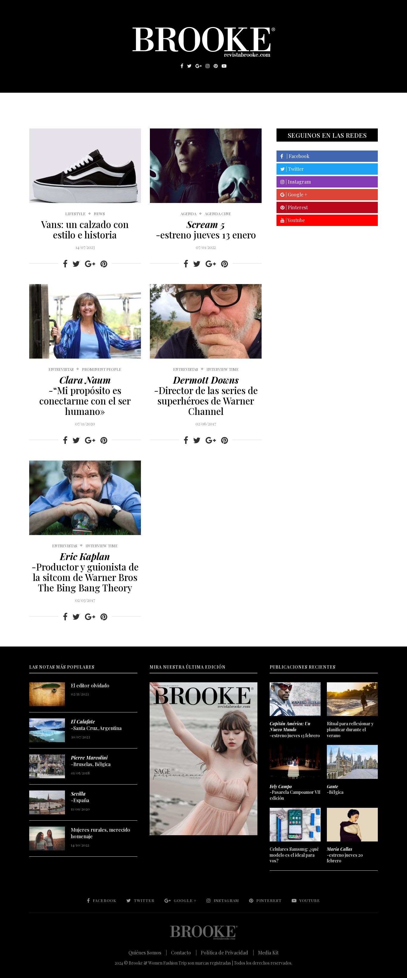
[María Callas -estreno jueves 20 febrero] (352, 825)
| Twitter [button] (294, 169)
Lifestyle (72, 101)
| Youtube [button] (295, 220)
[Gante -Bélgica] (352, 762)
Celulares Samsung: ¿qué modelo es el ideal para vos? (294, 855)
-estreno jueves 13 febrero (295, 729)
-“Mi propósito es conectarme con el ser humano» (85, 395)
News (99, 213)
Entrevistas (114, 101)
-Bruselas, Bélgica (91, 760)
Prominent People (101, 369)
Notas (150, 101)
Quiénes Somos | (147, 952)
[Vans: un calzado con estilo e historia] (85, 165)
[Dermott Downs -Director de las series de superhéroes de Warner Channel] (206, 321)
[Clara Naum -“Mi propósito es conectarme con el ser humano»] (85, 321)
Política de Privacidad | (227, 952)
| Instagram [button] (298, 182)
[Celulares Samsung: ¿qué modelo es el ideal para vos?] (295, 825)
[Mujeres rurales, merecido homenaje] (47, 838)
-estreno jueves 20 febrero (345, 855)
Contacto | (184, 952)
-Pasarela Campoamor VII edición (295, 792)
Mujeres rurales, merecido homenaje (100, 833)
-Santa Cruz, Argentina (96, 724)
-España (80, 797)
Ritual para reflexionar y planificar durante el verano (350, 729)
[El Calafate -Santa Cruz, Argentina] (47, 730)
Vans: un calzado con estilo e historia (85, 229)
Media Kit (268, 952)
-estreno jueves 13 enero (206, 229)
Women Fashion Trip (259, 101)
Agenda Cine (218, 213)
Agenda (188, 213)
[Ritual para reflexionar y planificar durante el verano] (352, 699)
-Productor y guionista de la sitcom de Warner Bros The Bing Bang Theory (85, 572)
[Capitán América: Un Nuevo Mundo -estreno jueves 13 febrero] (295, 699)
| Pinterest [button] (296, 207)
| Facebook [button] (296, 156)
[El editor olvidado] (47, 694)
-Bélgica (335, 789)
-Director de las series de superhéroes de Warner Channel (206, 395)
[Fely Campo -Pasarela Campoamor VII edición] (295, 762)
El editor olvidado (90, 685)
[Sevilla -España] (47, 802)
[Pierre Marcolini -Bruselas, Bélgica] (47, 766)
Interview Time (222, 369)
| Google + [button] (296, 194)
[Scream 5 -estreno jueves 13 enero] (206, 165)
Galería (178, 101)
